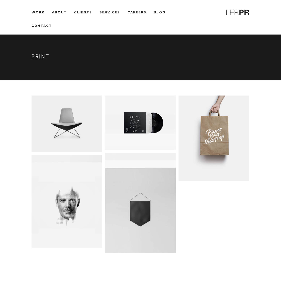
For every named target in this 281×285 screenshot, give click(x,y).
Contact (42, 26)
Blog (160, 12)
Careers (137, 12)
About (59, 12)
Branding (63, 146)
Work (38, 12)
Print (74, 146)
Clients (83, 12)
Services (110, 12)
